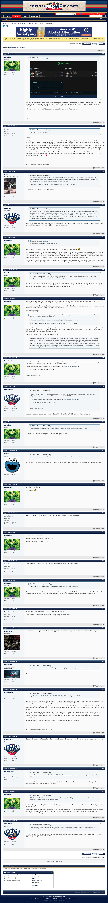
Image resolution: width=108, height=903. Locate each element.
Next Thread (59, 861)
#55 (103, 237)
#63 (103, 512)
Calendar (11, 19)
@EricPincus (33, 362)
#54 (103, 205)
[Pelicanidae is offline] (12, 66)
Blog (25, 16)
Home (8, 16)
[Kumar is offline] (12, 465)
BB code (34, 875)
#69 (103, 661)
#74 (103, 820)
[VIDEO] (34, 880)
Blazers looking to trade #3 (16, 47)
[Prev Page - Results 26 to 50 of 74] (98, 44)
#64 (103, 532)
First (94, 43)
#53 (103, 171)
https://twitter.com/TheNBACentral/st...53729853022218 (43, 516)
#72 (103, 768)
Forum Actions (19, 19)
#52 (103, 125)
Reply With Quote (99, 122)
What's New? (34, 16)
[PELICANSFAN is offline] (12, 218)
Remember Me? (85, 14)
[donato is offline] (10, 186)
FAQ (5, 19)
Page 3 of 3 (87, 43)
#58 (103, 357)
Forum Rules (35, 885)
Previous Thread (50, 861)
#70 (103, 689)
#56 (103, 269)
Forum (16, 16)
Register (100, 14)
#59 (103, 386)
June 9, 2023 (50, 369)
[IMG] (33, 879)
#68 (103, 628)
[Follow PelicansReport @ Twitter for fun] (4, 27)
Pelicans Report (85, 892)
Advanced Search (100, 18)
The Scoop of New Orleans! (18, 23)
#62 (103, 484)
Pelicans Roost (33, 23)
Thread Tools (99, 50)
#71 (103, 736)
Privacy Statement (96, 892)
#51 (103, 54)
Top (103, 857)
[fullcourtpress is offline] (12, 642)
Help (92, 14)
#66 (103, 580)
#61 (103, 450)
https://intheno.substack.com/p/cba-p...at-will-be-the (80, 303)
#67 (103, 608)
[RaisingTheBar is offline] (12, 674)
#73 (103, 791)
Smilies (34, 877)
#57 (103, 298)
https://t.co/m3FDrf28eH (71, 366)
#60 (103, 421)
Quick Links (29, 19)
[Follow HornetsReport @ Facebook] (6, 27)
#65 (103, 560)
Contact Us (77, 892)
